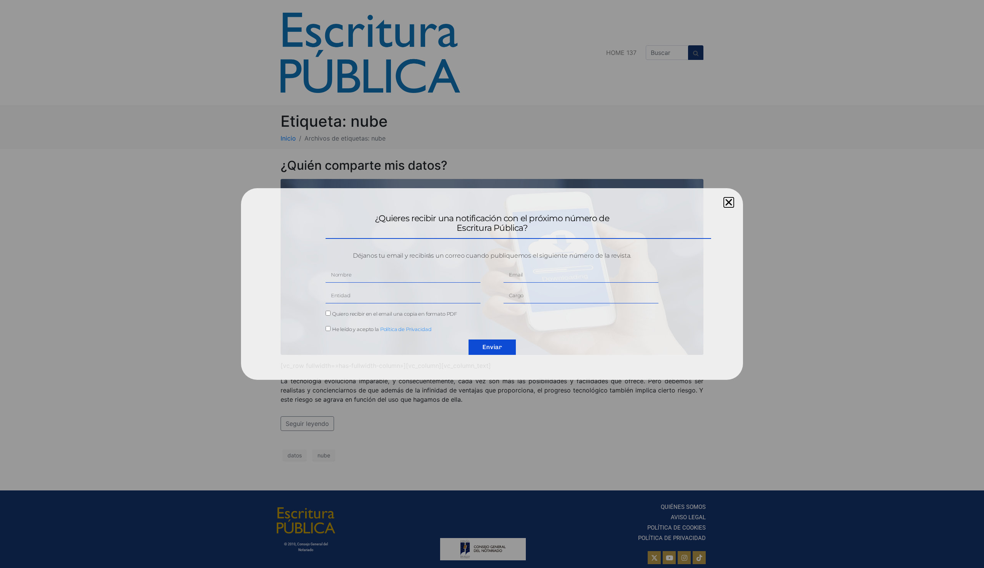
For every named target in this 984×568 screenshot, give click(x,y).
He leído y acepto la (382, 329)
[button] (728, 202)
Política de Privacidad (406, 329)
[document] (492, 284)
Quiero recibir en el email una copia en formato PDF (394, 314)
